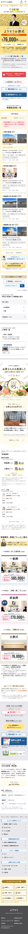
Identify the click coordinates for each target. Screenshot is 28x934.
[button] (7, 44)
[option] (14, 824)
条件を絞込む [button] (15, 114)
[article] (14, 498)
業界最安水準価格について (16, 67)
